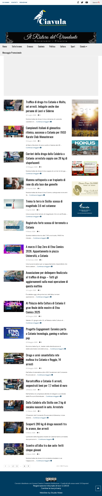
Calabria (10, 107)
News (9, 308)
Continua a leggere (43, 122)
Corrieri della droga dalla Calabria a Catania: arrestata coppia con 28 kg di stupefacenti (46, 158)
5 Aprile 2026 (30, 210)
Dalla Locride (12, 133)
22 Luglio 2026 (31, 115)
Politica (52, 46)
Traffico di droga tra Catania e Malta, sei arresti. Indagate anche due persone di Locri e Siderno (46, 106)
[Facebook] (78, 2)
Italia (9, 186)
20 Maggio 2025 (31, 368)
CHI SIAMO (5, 2)
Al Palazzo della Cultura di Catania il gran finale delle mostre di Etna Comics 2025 (45, 307)
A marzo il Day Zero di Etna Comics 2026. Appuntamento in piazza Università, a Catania (45, 251)
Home (4, 46)
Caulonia (41, 46)
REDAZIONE (23, 2)
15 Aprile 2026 (31, 188)
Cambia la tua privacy (51, 488)
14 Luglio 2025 (31, 290)
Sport (73, 46)
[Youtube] (86, 2)
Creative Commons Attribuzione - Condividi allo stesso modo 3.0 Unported (63, 483)
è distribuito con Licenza (51, 483)
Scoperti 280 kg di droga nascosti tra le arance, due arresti (46, 426)
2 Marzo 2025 (30, 454)
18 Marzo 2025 (31, 390)
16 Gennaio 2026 (32, 260)
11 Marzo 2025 (31, 411)
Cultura (63, 46)
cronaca (10, 386)
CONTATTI (14, 2)
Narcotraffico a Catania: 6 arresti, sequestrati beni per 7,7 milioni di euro (46, 383)
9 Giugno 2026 (31, 141)
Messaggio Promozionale (11, 52)
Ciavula (83, 46)
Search (95, 2)
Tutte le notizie (13, 227)
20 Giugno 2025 (31, 316)
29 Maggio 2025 (31, 342)
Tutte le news (17, 46)
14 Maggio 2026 (31, 167)
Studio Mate (56, 493)
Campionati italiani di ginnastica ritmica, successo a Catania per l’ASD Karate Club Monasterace (46, 132)
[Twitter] (82, 2)
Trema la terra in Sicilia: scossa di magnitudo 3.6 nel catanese (44, 203)
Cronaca (30, 46)
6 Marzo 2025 (30, 433)
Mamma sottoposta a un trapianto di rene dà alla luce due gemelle (45, 181)
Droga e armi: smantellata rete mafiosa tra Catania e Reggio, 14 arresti (43, 359)
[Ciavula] (51, 18)
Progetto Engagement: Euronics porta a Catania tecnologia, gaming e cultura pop (46, 333)
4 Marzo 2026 (30, 231)
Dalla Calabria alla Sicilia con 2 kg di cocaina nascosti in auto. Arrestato (46, 404)
